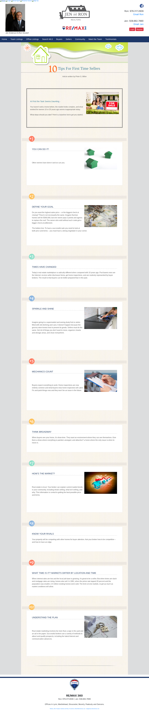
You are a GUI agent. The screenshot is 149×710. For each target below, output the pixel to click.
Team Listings (16, 39)
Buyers (59, 39)
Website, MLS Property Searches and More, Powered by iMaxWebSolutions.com (67, 708)
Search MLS (47, 39)
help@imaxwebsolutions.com (92, 708)
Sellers (69, 39)
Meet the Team (95, 39)
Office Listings (32, 39)
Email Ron (138, 14)
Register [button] (140, 29)
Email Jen (139, 24)
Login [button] (132, 29)
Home (4, 39)
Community (80, 39)
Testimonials (110, 39)
